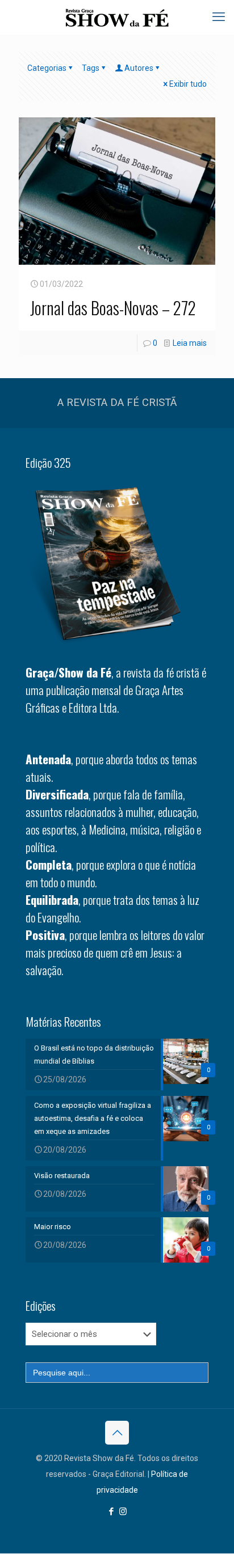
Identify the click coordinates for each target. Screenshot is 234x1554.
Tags (90, 68)
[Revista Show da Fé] (117, 17)
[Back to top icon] (117, 1433)
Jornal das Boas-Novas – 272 (113, 307)
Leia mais (190, 343)
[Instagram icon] (123, 1511)
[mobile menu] (218, 17)
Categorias (46, 68)
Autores (138, 68)
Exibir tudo (188, 83)
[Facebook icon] (111, 1511)
